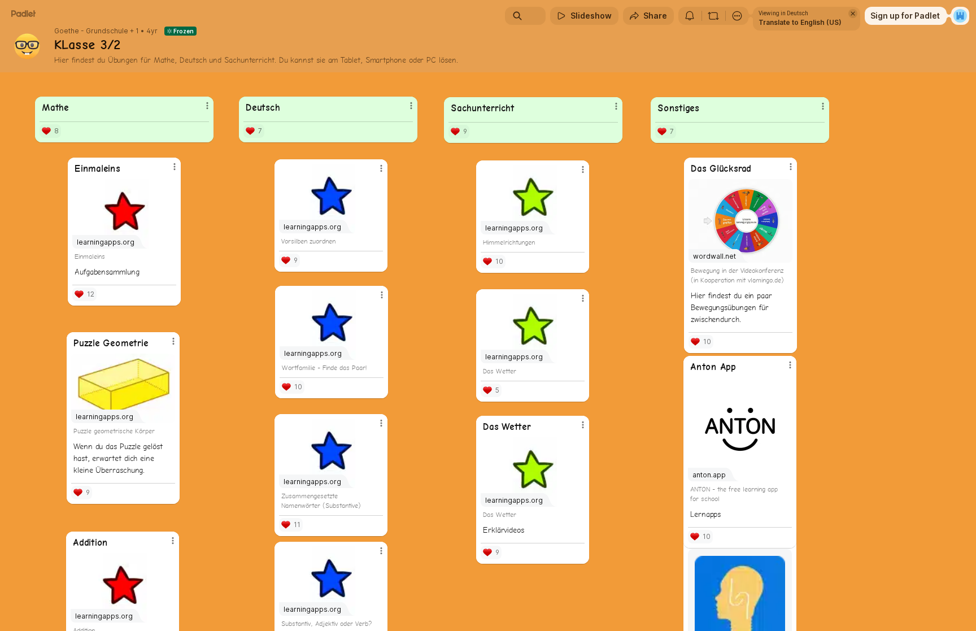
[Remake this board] (713, 16)
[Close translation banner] (852, 13)
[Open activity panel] (689, 16)
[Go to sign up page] (960, 16)
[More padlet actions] (737, 16)
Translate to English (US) (800, 22)
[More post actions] (583, 298)
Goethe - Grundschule (91, 31)
